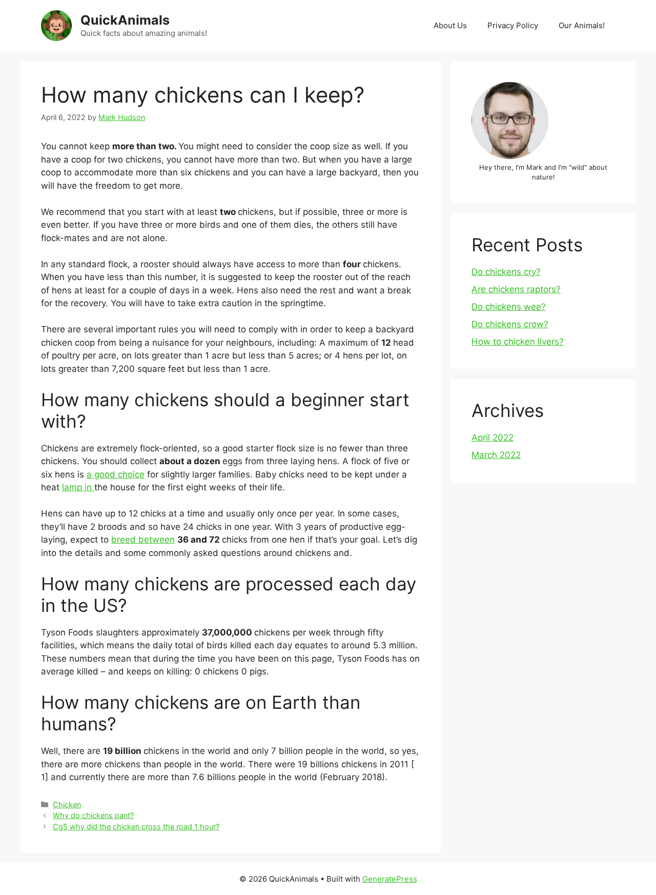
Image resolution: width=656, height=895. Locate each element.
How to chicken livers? (517, 341)
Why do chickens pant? (93, 815)
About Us (450, 25)
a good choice (116, 474)
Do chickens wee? (508, 307)
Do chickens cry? (506, 272)
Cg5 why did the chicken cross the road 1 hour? (136, 826)
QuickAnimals (125, 20)
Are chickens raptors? (516, 289)
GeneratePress (389, 879)
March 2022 (496, 455)
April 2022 (492, 437)
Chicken (67, 804)
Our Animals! (582, 25)
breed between (143, 539)
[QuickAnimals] (56, 25)
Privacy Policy (512, 25)
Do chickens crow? (509, 324)
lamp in (78, 487)
